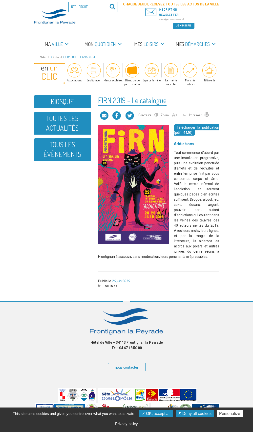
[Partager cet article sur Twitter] (130, 115)
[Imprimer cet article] (206, 115)
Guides (111, 286)
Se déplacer (94, 80)
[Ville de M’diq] (92, 400)
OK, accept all (157, 413)
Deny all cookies (196, 413)
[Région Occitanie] (152, 400)
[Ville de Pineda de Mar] (84, 400)
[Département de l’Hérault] (140, 400)
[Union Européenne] (188, 400)
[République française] (169, 400)
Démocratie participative (132, 82)
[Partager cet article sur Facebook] (116, 115)
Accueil (45, 57)
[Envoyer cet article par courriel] (104, 115)
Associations (74, 80)
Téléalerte (209, 80)
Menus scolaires (113, 80)
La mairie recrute (171, 82)
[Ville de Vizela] (73, 400)
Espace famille (152, 80)
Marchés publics (190, 82)
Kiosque (57, 57)
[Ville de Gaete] (62, 400)
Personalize (229, 413)
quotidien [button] (100, 44)
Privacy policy (126, 424)
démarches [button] (193, 44)
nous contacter (126, 367)
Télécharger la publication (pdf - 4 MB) (196, 130)
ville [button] (54, 44)
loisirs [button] (146, 44)
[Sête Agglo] (117, 400)
